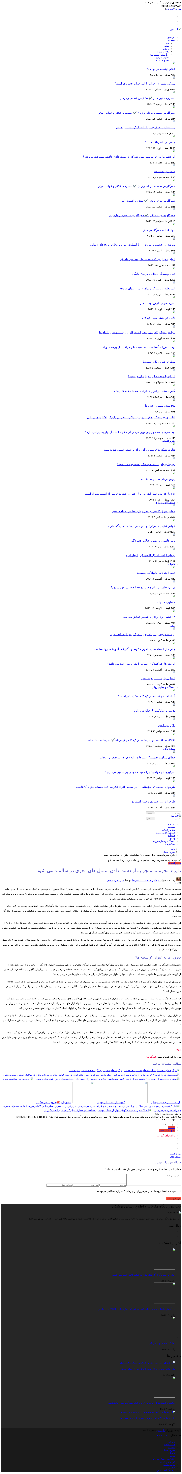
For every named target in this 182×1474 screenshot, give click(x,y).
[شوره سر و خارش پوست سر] (174, 297)
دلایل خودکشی (166, 725)
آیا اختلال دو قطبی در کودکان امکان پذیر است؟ (146, 695)
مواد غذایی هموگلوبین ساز (159, 229)
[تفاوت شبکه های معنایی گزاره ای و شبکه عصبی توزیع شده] (174, 444)
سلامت (171, 40)
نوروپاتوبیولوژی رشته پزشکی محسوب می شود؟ (146, 464)
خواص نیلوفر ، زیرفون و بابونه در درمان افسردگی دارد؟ (141, 525)
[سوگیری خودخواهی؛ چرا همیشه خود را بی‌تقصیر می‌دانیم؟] (174, 766)
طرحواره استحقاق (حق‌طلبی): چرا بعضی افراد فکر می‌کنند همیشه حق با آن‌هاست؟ (124, 786)
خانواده (171, 564)
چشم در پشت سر (164, 171)
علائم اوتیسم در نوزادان (161, 68)
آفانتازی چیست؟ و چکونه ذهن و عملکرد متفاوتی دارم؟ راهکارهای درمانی (131, 417)
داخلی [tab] (166, 49)
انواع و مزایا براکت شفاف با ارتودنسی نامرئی (147, 259)
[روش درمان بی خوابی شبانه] (174, 473)
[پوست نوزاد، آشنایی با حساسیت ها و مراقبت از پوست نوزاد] (174, 341)
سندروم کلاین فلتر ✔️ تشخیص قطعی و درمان (147, 98)
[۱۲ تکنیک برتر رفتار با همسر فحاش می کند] (174, 611)
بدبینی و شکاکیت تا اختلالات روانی (154, 710)
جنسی (172, 1467)
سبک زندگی (169, 748)
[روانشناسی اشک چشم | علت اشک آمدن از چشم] (174, 121)
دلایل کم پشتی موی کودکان (158, 317)
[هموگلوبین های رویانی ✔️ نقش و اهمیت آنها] (174, 195)
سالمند (171, 1127)
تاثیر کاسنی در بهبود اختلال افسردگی (153, 540)
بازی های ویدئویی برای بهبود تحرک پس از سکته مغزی (142, 634)
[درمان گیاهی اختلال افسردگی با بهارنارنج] (174, 549)
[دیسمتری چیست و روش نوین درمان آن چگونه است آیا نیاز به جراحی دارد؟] (174, 426)
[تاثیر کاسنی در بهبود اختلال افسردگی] (174, 535)
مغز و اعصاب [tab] (162, 60)
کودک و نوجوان (167, 1461)
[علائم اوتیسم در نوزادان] (174, 63)
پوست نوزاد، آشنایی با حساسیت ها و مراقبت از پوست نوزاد (139, 347)
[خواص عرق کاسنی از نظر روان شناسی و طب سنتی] (174, 505)
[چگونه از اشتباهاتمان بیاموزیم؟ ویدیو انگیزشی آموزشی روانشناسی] (174, 643)
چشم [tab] (166, 46)
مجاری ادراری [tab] (162, 57)
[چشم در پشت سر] (174, 165)
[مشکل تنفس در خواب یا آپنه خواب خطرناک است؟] (174, 78)
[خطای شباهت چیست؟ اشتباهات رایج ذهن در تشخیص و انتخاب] (174, 752)
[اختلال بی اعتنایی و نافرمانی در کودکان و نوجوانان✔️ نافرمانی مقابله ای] (174, 734)
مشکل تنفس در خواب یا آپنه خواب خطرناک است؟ (144, 83)
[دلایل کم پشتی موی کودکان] (174, 312)
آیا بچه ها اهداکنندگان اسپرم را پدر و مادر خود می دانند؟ (141, 663)
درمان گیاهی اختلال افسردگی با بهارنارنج (150, 555)
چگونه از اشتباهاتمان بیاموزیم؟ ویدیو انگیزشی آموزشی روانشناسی (134, 649)
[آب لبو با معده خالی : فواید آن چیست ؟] (174, 370)
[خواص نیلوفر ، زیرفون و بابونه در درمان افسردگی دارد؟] (174, 520)
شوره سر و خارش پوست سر (157, 303)
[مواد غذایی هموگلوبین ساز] (174, 224)
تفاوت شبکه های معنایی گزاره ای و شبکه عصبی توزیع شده (139, 449)
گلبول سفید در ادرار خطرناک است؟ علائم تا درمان (144, 390)
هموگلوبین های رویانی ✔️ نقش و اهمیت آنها (148, 200)
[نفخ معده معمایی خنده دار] (174, 400)
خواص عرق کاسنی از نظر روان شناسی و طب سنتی (143, 511)
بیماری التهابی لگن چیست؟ (159, 361)
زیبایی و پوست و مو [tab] (159, 54)
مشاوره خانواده (166, 602)
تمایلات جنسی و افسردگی (162, 1343)
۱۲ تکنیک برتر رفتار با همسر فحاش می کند (149, 616)
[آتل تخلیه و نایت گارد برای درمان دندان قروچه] (174, 282)
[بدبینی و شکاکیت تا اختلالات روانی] (174, 705)
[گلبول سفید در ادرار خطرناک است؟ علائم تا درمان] (174, 385)
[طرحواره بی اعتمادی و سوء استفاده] (174, 796)
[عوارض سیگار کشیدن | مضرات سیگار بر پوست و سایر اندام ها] (174, 326)
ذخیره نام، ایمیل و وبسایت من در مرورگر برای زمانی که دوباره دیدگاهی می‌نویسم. (136, 1191)
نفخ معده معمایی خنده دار (159, 405)
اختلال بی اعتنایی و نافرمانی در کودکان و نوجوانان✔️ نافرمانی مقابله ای (131, 739)
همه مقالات (169, 1444)
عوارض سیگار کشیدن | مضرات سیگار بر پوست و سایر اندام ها (137, 332)
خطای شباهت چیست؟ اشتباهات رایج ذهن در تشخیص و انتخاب (137, 757)
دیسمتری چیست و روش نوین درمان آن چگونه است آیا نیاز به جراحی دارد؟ (130, 432)
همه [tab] (167, 43)
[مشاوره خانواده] (174, 596)
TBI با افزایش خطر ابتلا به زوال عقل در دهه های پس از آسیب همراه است (130, 493)
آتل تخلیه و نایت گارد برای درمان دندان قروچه (147, 288)
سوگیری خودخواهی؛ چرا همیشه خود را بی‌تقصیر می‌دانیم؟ (140, 772)
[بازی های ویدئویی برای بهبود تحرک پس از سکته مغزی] (174, 628)
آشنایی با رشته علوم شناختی (158, 678)
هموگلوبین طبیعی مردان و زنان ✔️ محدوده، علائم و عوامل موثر (136, 112)
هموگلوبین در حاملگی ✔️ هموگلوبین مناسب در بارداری (142, 215)
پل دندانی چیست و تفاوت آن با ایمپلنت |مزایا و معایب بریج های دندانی (132, 244)
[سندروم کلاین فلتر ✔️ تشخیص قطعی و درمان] (174, 92)
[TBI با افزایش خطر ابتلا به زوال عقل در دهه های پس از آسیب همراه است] (174, 488)
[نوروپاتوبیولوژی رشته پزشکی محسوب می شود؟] (174, 458)
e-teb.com (162, 1435)
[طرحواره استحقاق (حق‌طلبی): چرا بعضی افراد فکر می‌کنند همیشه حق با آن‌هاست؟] (174, 781)
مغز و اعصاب (168, 441)
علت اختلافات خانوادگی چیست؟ (156, 572)
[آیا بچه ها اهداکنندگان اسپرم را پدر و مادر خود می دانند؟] (174, 658)
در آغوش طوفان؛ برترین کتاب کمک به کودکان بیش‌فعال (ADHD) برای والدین (136, 1309)
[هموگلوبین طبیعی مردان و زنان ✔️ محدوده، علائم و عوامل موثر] (174, 107)
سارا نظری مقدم (115, 880)
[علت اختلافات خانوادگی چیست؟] (174, 567)
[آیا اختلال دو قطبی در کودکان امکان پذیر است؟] (174, 690)
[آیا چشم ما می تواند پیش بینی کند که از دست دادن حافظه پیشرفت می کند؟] (174, 151)
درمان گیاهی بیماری (165, 502)
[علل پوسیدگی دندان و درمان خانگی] (174, 268)
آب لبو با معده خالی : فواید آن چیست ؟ (151, 376)
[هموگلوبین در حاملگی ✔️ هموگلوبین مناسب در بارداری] (174, 209)
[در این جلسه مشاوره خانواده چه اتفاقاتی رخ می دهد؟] (174, 581)
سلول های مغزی (167, 1130)
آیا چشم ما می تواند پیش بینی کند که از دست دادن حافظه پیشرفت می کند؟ (129, 156)
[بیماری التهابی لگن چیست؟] (174, 356)
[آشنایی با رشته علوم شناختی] (174, 672)
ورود (178, 9)
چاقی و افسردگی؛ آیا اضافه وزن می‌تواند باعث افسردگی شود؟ (143, 1274)
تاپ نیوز (171, 37)
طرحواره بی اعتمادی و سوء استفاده (153, 801)
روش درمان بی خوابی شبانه (158, 479)
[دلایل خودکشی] (174, 719)
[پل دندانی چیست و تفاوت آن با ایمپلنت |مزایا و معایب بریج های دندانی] (174, 239)
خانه (173, 849)
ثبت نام (170, 9)
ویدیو (172, 625)
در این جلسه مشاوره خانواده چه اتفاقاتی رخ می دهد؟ (142, 587)
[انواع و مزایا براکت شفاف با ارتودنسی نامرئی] (174, 253)
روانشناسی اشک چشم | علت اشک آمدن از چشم (145, 127)
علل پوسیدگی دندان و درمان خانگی (153, 273)
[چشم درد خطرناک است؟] (174, 136)
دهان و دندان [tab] (163, 51)
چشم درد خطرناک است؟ (160, 142)
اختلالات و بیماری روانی (163, 687)
